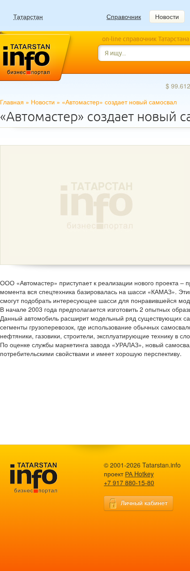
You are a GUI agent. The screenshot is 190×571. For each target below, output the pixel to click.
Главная (12, 101)
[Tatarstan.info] (42, 477)
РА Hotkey (139, 473)
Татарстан (28, 16)
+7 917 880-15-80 (129, 482)
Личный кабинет (144, 502)
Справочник (123, 16)
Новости (167, 16)
